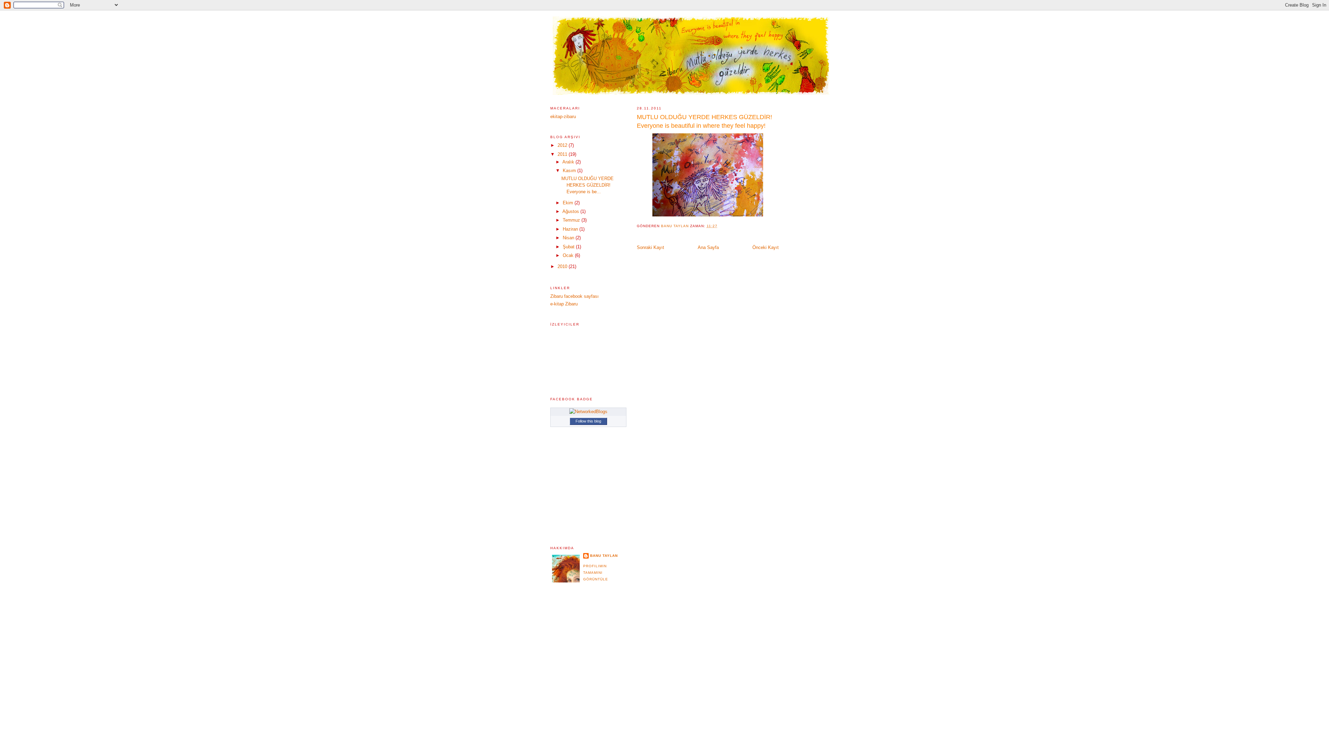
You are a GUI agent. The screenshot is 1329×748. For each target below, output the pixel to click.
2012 (563, 145)
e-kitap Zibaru (564, 303)
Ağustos (571, 211)
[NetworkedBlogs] (588, 411)
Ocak (569, 255)
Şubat (569, 246)
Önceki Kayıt (765, 247)
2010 (563, 266)
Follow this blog (588, 421)
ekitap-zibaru (563, 116)
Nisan (569, 237)
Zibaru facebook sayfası (574, 296)
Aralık (569, 161)
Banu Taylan (604, 556)
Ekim (569, 202)
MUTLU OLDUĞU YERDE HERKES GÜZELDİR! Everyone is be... (587, 185)
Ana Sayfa (708, 247)
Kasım (570, 170)
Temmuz (572, 220)
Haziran (571, 229)
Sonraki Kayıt (650, 247)
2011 (563, 154)
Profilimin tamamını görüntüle (595, 572)
